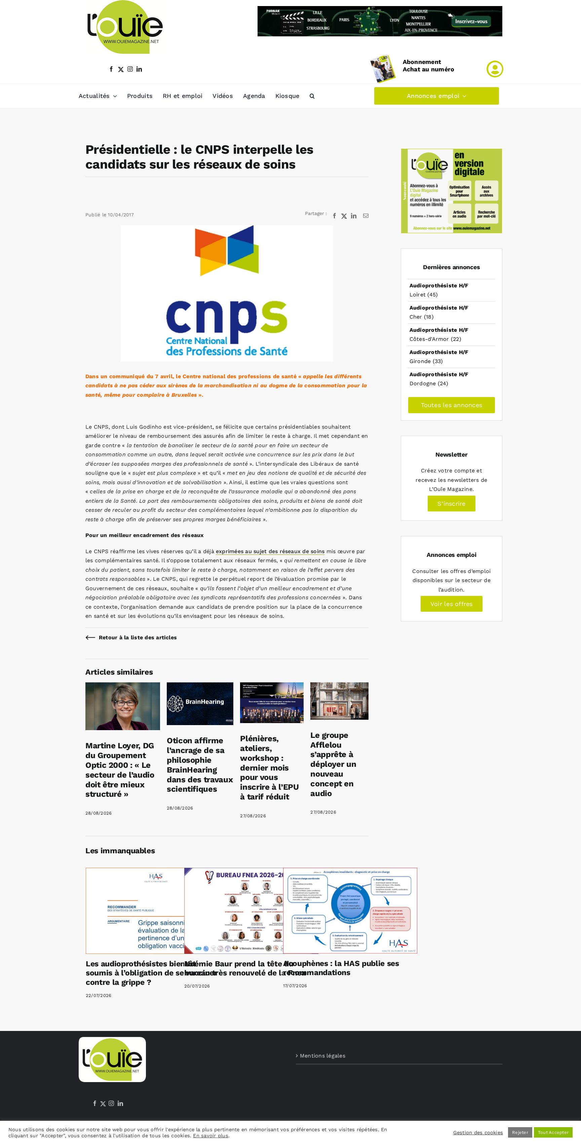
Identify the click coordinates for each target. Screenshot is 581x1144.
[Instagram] (111, 1103)
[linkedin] (139, 69)
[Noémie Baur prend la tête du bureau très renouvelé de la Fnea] (251, 911)
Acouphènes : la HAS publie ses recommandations (341, 968)
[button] (312, 96)
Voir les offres (451, 603)
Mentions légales (322, 1055)
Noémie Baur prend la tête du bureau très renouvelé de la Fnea (245, 968)
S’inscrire (451, 503)
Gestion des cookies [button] (478, 1133)
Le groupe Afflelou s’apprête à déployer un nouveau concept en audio (333, 764)
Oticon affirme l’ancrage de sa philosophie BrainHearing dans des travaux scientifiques (200, 765)
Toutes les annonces (451, 404)
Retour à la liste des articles (138, 637)
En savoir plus (210, 1136)
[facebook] (111, 69)
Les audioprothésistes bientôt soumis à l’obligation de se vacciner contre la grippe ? (151, 973)
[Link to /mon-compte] (495, 69)
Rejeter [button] (520, 1132)
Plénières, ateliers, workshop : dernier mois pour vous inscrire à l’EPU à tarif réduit (269, 767)
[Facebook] (95, 1103)
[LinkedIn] (120, 1103)
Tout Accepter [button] (553, 1132)
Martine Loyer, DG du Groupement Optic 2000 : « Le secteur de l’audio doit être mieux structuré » (119, 770)
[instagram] (130, 69)
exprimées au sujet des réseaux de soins (270, 551)
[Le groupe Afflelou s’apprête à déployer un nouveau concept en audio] (339, 687)
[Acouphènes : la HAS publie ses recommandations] (350, 911)
